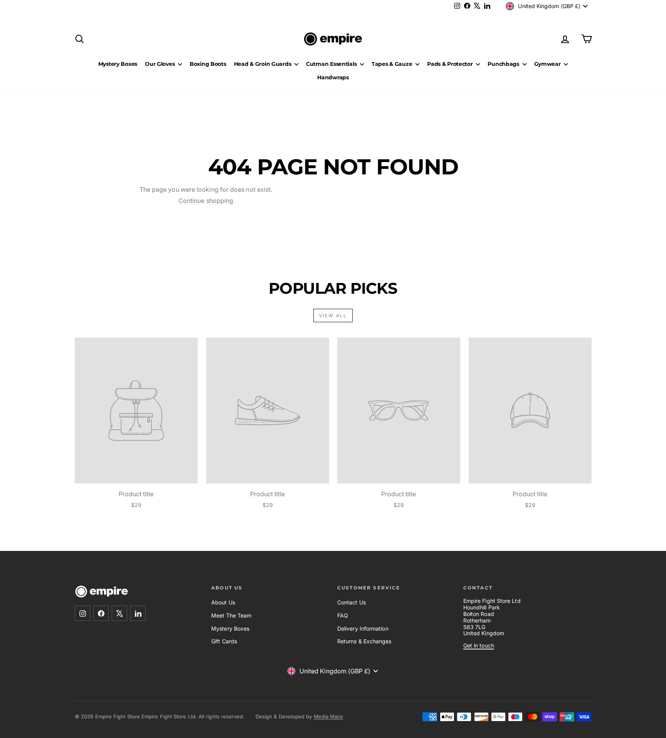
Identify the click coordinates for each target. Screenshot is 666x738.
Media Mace (328, 716)
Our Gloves (160, 63)
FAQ (342, 615)
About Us (223, 602)
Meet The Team (231, 615)
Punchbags (504, 63)
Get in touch (478, 645)
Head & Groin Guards (263, 63)
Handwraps (332, 77)
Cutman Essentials (332, 63)
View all (333, 315)
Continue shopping (205, 200)
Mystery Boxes (117, 63)
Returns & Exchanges (364, 641)
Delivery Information (362, 628)
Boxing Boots (208, 63)
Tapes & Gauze (393, 63)
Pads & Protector (450, 63)
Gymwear (548, 63)
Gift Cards (224, 641)
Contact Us (351, 602)
